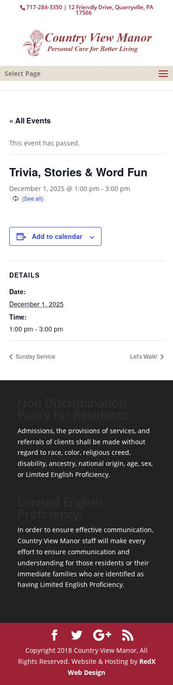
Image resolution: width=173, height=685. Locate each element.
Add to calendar (57, 236)
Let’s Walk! (144, 356)
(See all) (32, 198)
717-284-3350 (44, 7)
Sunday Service (34, 356)
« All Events (30, 120)
